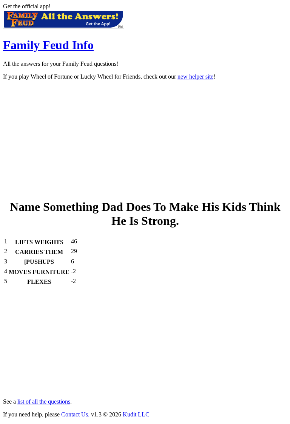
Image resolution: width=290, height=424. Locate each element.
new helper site (195, 76)
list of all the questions (43, 401)
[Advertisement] (145, 139)
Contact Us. (75, 414)
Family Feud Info (48, 45)
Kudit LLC (136, 414)
